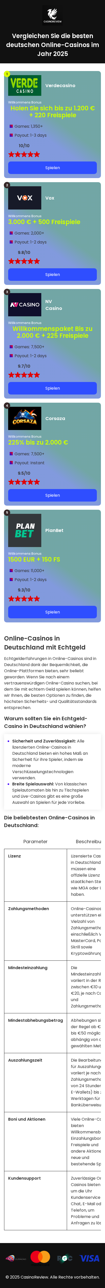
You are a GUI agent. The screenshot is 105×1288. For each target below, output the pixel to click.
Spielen (52, 168)
